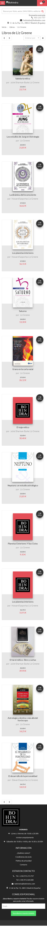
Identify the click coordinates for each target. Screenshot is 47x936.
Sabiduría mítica (22, 78)
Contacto (23, 865)
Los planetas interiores (23, 253)
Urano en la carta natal (22, 369)
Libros (12, 27)
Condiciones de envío (23, 857)
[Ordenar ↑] (42, 38)
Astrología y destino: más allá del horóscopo (23, 719)
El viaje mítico (23, 427)
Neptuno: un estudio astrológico (23, 485)
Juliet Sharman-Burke (19, 82)
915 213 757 (39, 18)
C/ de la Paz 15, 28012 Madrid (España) (27, 23)
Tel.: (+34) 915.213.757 (25, 876)
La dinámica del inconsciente (22, 194)
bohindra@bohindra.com (34, 20)
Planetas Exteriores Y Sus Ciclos (23, 543)
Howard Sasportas (20, 198)
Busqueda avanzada (37, 15)
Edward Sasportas (20, 780)
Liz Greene (34, 82)
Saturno (23, 311)
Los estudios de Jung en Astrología (23, 136)
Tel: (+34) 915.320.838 (25, 880)
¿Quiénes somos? (23, 853)
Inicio (4, 27)
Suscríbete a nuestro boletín (23, 913)
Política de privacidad (23, 861)
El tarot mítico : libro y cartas (23, 659)
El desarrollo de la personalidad (22, 776)
